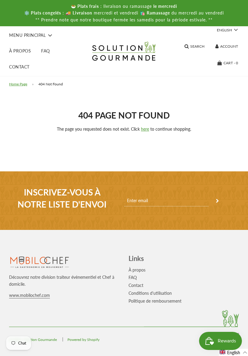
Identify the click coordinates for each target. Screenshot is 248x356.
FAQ (45, 50)
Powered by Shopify (83, 339)
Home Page (18, 84)
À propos (20, 50)
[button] (233, 352)
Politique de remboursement (155, 301)
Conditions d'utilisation (150, 293)
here (145, 129)
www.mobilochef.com (29, 295)
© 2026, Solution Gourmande (33, 339)
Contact (19, 66)
